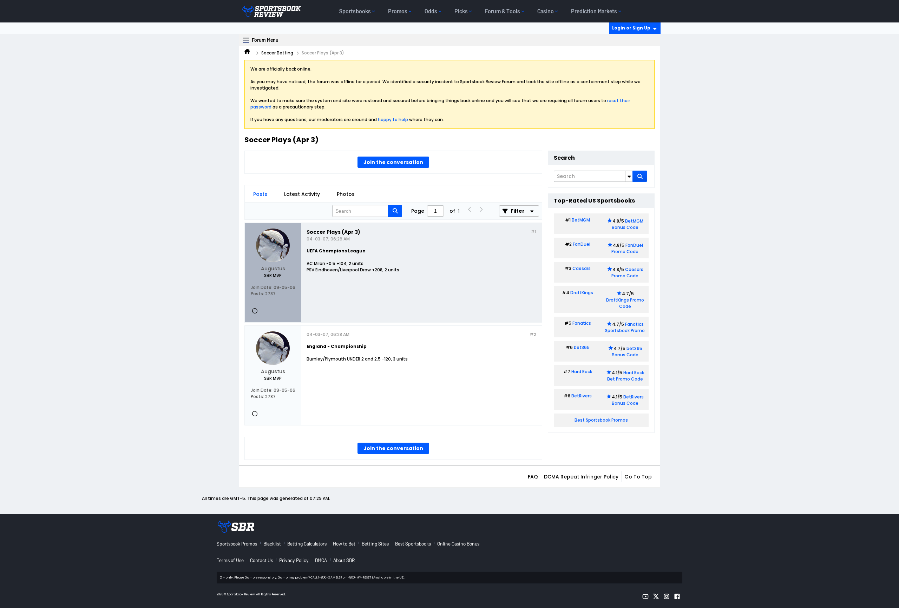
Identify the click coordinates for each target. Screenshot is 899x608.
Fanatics (581, 323)
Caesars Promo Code (627, 272)
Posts (260, 194)
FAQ (533, 476)
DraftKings (581, 293)
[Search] (639, 176)
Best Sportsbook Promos (601, 420)
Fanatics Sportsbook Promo (625, 327)
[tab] (260, 194)
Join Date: (262, 287)
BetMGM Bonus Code (627, 224)
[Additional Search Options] (629, 176)
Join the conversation (393, 162)
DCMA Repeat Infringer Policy (581, 476)
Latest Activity (302, 194)
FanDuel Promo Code (627, 248)
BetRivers (581, 396)
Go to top (638, 476)
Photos (346, 194)
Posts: (257, 294)
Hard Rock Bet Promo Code (625, 376)
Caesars (581, 268)
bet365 (582, 347)
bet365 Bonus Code (627, 351)
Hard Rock (581, 372)
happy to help (393, 120)
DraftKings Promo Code (625, 303)
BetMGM (581, 220)
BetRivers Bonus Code (628, 400)
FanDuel (581, 244)
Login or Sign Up (631, 28)
